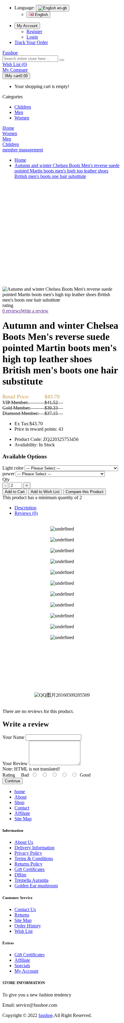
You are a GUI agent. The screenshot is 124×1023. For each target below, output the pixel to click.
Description (25, 507)
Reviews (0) (26, 513)
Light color (12, 467)
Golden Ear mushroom (36, 885)
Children (22, 106)
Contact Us (25, 909)
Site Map (23, 818)
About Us (23, 842)
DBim (20, 874)
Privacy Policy (28, 853)
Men (18, 112)
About (20, 797)
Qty (6, 479)
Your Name (13, 737)
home (19, 791)
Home (20, 160)
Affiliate (22, 813)
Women (21, 117)
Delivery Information (34, 847)
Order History (27, 925)
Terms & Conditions (33, 858)
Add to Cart (15, 491)
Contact (21, 807)
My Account (27, 26)
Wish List (23, 931)
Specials (22, 965)
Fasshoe (10, 52)
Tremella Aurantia (31, 880)
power (8, 473)
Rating (8, 775)
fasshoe (46, 1015)
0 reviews (11, 310)
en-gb (61, 8)
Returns (21, 914)
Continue (12, 781)
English (41, 14)
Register (34, 31)
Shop (19, 802)
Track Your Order (31, 42)
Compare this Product (85, 491)
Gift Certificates (29, 869)
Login (32, 37)
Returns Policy (28, 863)
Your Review (15, 763)
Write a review (34, 310)
